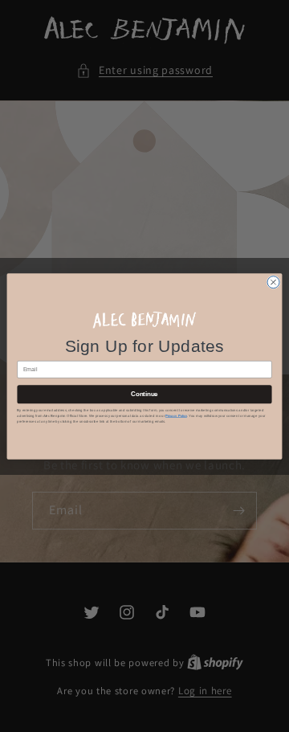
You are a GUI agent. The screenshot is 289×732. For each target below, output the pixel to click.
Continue (144, 394)
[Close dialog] (273, 282)
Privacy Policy (176, 416)
